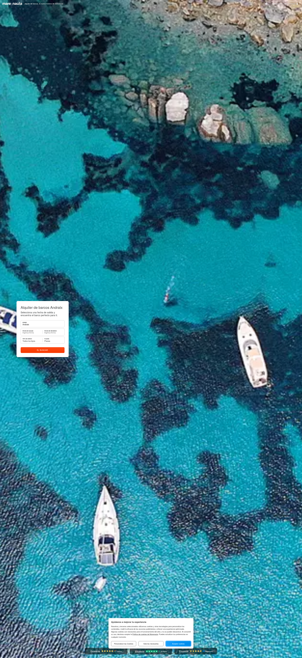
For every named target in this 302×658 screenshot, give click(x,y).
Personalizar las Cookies (123, 643)
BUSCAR (44, 350)
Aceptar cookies (178, 643)
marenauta (12, 3)
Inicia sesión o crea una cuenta (284, 3)
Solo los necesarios (151, 643)
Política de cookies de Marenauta (145, 634)
